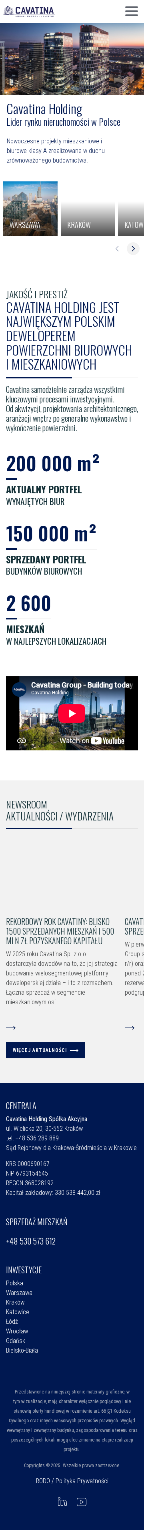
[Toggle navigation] (131, 11)
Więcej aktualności (40, 1050)
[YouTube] (81, 1501)
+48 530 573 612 (31, 1241)
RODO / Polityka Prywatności (72, 1481)
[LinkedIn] (62, 1501)
